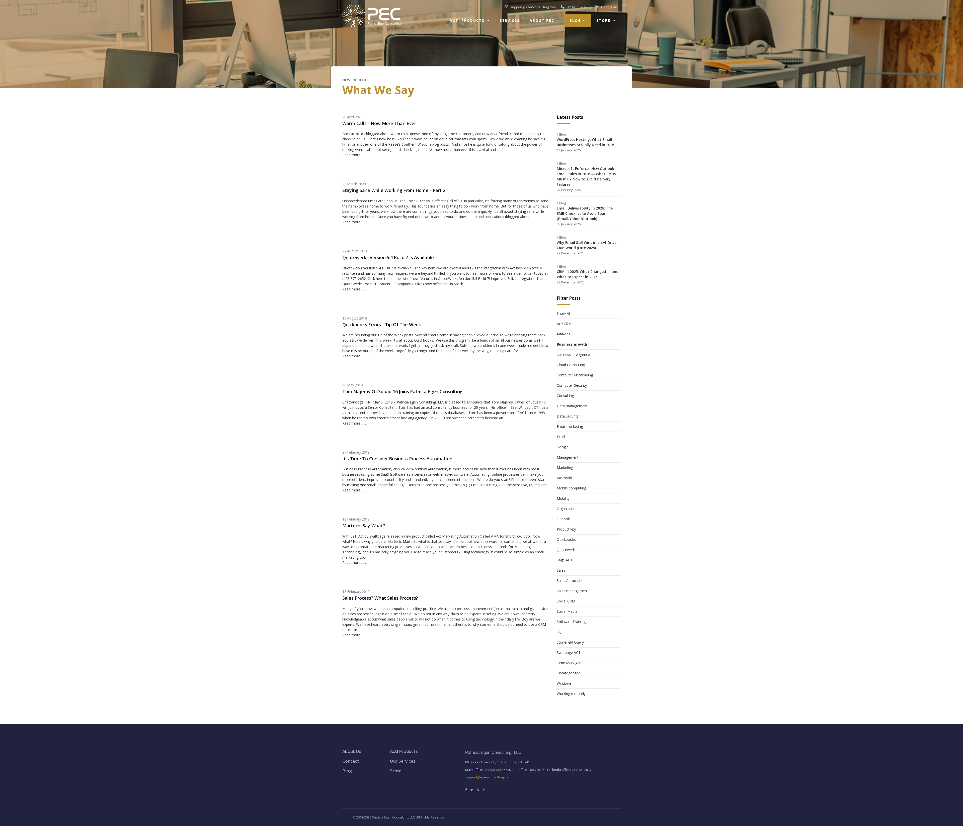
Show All (564, 313)
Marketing (565, 467)
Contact (350, 761)
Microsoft (565, 477)
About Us (351, 751)
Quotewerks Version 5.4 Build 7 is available (388, 257)
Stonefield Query (570, 642)
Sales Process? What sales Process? (380, 598)
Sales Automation (571, 580)
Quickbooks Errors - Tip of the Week (381, 325)
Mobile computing (571, 488)
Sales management (572, 590)
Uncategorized (568, 673)
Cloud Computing (571, 364)
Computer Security (572, 385)
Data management (572, 405)
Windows (564, 683)
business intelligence (573, 354)
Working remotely (571, 693)
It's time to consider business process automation (397, 459)
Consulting (565, 395)
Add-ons (563, 334)
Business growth (572, 344)
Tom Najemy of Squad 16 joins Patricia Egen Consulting (402, 391)
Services (510, 20)
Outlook (563, 519)
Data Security (568, 416)
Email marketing (570, 426)
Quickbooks (566, 539)
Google (563, 447)
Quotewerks (567, 549)
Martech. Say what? (363, 526)
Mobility (563, 498)
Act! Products (467, 20)
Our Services (403, 761)
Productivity (566, 529)
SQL (560, 632)
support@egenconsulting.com (488, 777)
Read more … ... (354, 154)
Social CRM (566, 601)
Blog (575, 20)
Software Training (571, 621)
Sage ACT (565, 560)
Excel (561, 436)
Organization (567, 508)
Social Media (567, 611)
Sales (561, 570)
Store (603, 20)
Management (568, 457)
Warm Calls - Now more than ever (379, 123)
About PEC (542, 20)
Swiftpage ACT (569, 652)
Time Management (572, 662)
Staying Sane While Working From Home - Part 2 (393, 190)
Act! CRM (564, 323)
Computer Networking (575, 375)
